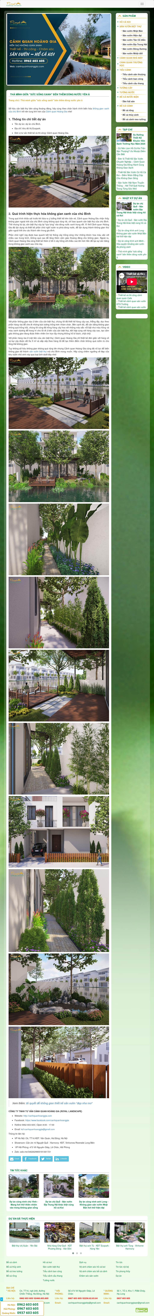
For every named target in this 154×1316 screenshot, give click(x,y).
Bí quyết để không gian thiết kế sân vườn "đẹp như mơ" (59, 1103)
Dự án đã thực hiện (22, 1218)
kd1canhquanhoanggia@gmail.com (38, 1129)
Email (16, 1158)
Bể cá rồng (128, 110)
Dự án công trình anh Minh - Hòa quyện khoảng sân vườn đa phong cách (131, 243)
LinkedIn (63, 1158)
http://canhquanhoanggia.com (37, 1115)
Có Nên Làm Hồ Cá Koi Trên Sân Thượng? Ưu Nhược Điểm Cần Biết (131, 151)
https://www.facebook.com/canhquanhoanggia (47, 1120)
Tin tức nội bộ (122, 1266)
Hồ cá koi (47, 1262)
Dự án (119, 1275)
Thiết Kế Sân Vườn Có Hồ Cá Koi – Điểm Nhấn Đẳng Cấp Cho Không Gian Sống (131, 175)
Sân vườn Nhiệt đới (133, 53)
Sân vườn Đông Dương (135, 48)
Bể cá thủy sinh (131, 114)
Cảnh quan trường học (131, 64)
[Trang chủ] (13, 3)
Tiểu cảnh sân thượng (134, 74)
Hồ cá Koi (125, 21)
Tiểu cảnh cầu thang (133, 83)
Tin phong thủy (123, 1271)
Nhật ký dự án (132, 198)
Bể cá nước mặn (129, 96)
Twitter (48, 1158)
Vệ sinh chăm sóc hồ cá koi (92, 1266)
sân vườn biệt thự (38, 351)
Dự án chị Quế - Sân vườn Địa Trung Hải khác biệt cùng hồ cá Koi (59, 1204)
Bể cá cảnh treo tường (134, 119)
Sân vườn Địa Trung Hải (135, 44)
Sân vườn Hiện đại (132, 35)
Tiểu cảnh (125, 69)
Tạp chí (127, 129)
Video (126, 267)
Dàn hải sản (129, 101)
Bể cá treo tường (14, 1271)
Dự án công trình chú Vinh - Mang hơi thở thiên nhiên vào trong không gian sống (23, 1204)
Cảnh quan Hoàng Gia (56, 111)
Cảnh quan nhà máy (131, 57)
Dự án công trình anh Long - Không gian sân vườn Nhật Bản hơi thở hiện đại (93, 1204)
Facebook (32, 1158)
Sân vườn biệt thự (131, 26)
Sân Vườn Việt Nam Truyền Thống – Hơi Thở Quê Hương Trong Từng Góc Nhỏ (130, 185)
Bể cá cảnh (126, 105)
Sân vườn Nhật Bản (133, 30)
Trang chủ (14, 100)
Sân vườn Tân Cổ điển (134, 39)
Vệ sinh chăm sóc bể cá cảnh (93, 1271)
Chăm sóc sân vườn (88, 1275)
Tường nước (127, 92)
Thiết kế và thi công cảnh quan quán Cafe (129, 297)
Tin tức (119, 1262)
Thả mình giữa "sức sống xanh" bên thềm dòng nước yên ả (131, 254)
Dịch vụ (82, 1262)
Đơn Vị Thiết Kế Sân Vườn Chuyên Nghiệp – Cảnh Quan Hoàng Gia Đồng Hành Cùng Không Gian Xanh (131, 163)
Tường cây (126, 87)
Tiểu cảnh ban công (133, 78)
